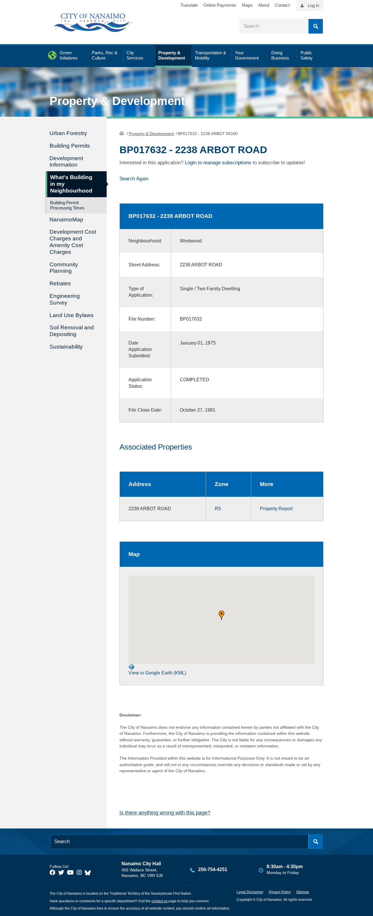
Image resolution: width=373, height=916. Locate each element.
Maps (247, 5)
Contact (282, 5)
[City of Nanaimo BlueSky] (89, 872)
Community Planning (64, 267)
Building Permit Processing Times (67, 205)
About (263, 5)
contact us (160, 901)
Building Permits (70, 146)
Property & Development (151, 133)
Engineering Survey (65, 299)
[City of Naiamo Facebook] (52, 872)
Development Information (66, 161)
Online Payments (219, 5)
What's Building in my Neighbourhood (71, 184)
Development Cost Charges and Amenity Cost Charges (73, 242)
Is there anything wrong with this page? (164, 813)
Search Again (133, 178)
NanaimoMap (66, 219)
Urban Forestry (68, 133)
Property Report (276, 508)
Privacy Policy (280, 892)
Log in (313, 5)
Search (315, 26)
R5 (218, 508)
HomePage (121, 133)
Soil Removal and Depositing (72, 330)
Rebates (60, 283)
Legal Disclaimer (250, 892)
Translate (189, 5)
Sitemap (302, 892)
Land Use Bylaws (72, 315)
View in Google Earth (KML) (157, 672)
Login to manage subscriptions (218, 162)
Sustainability (66, 347)
